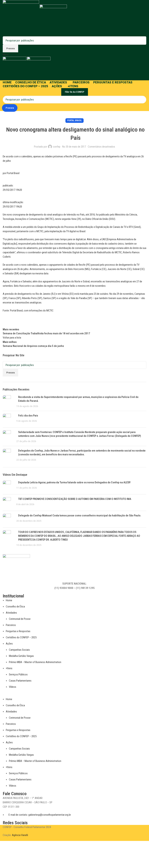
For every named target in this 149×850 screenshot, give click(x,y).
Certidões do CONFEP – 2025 (21, 637)
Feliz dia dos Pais (28, 415)
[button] (74, 695)
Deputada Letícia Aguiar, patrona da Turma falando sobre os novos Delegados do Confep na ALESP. (74, 482)
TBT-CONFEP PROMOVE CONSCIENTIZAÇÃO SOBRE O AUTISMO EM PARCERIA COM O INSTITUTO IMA (74, 499)
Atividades (11, 612)
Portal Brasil (74, 120)
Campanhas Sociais (19, 649)
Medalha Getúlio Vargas (21, 656)
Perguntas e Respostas (18, 631)
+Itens (9, 668)
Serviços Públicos (18, 674)
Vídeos (12, 686)
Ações (9, 643)
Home (9, 600)
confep (56, 146)
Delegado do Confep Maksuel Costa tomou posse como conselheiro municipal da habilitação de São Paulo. (79, 515)
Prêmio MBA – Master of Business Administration (35, 662)
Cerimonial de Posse (20, 619)
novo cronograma (16, 214)
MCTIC (49, 310)
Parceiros (11, 625)
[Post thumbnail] (8, 401)
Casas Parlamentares (20, 680)
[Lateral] (4, 845)
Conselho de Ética (15, 606)
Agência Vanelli (20, 835)
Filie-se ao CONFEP (74, 91)
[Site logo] (21, 18)
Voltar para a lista (12, 337)
